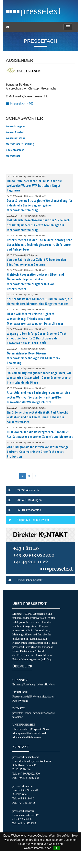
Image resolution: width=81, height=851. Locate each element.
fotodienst (17, 717)
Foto (14, 700)
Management (19, 733)
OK (57, 848)
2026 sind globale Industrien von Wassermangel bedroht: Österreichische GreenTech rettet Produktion (38, 452)
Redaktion (48, 696)
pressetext (17, 713)
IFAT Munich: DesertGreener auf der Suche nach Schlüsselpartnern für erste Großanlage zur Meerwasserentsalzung (38, 225)
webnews (48, 713)
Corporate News (40, 729)
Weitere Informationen (37, 848)
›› (42, 476)
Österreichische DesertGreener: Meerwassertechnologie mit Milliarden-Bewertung (33, 358)
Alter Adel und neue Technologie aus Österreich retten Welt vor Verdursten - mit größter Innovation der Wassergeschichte (38, 397)
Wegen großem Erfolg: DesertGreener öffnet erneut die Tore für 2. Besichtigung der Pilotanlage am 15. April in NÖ (36, 338)
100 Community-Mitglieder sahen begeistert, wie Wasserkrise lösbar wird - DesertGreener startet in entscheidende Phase (39, 378)
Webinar (23, 700)
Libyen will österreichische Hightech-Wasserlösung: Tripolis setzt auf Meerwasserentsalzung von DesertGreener (35, 318)
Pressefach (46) (21, 103)
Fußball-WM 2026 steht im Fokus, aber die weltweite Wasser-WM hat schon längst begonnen (34, 185)
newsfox (37, 713)
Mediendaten (19, 737)
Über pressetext (20, 729)
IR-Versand (35, 696)
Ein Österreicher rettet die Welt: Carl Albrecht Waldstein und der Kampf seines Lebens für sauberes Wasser (37, 417)
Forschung (29, 684)
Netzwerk (33, 733)
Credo (43, 733)
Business (17, 684)
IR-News (50, 684)
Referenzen (34, 737)
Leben (40, 684)
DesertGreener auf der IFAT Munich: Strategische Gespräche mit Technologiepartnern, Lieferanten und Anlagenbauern (39, 245)
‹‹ (9, 476)
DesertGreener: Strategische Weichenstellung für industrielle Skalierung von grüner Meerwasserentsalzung (39, 205)
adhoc (28, 713)
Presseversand (20, 696)
